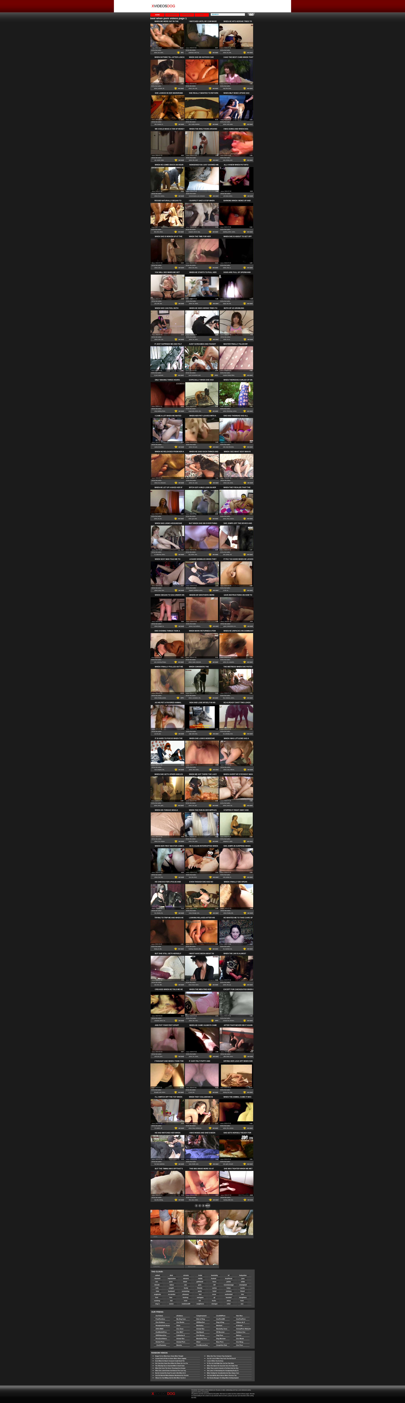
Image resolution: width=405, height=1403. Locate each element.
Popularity (187, 15)
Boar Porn (218, 1342)
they (228, 518)
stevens (187, 1278)
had (224, 88)
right (231, 841)
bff (215, 1285)
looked (159, 124)
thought (156, 1092)
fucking (187, 1297)
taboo (173, 1285)
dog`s (158, 1304)
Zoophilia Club (220, 1345)
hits (230, 52)
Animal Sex (179, 1338)
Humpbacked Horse (248, 9)
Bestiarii (218, 1325)
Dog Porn (218, 1335)
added (158, 1275)
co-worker (173, 1294)
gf (215, 1297)
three (163, 411)
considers (195, 698)
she (193, 88)
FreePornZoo (248, 4)
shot (231, 734)
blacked (159, 1278)
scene (173, 1304)
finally (229, 375)
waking (159, 411)
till (163, 88)
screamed (195, 375)
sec (187, 1285)
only (156, 411)
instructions (230, 626)
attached (158, 554)
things (164, 662)
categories (172, 15)
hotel (216, 1291)
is (161, 267)
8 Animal (238, 1325)
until (195, 52)
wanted (197, 124)
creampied (244, 1285)
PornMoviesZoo (201, 1345)
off (230, 554)
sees (196, 339)
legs (231, 1092)
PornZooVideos (233, 6)
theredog (229, 411)
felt (225, 590)
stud (187, 1300)
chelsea (230, 1291)
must (190, 985)
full (230, 303)
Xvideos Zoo (239, 1332)
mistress (228, 698)
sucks (244, 1288)
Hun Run (238, 1316)
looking (191, 949)
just (198, 196)
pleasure (187, 1294)
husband (173, 1291)
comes (162, 196)
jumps (227, 554)
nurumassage (230, 1285)
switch (158, 1128)
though (194, 913)
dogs (224, 303)
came (156, 447)
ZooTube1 (247, 2)
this (190, 1200)
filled (233, 375)
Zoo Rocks (217, 6)
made (196, 1200)
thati (228, 1056)
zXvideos (216, 2)
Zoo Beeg (238, 1342)
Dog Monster (220, 1338)
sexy (159, 590)
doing (227, 160)
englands (158, 1294)
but (189, 554)
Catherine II (179, 1335)
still (161, 985)
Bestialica (198, 1325)
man (162, 590)
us (229, 339)
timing (161, 1200)
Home (157, 15)
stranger (215, 1304)
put (158, 1056)
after (199, 949)
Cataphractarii (200, 1316)
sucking (158, 1300)
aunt (190, 375)
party (201, 1291)
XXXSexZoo (199, 1322)
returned (198, 662)
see (161, 303)
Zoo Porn (238, 1345)
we (159, 52)
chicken (232, 1020)
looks (197, 769)
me (231, 949)
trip (160, 949)
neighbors (201, 1304)
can (162, 339)
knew (226, 196)
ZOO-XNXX (247, 12)
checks (159, 913)
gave (224, 626)
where (191, 626)
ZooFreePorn (240, 1319)
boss (216, 1281)
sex (158, 1281)
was (224, 160)
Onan (215, 8)
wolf (196, 160)
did (196, 88)
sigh (190, 734)
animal (231, 1128)
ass (244, 1304)
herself (231, 1164)
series (215, 1288)
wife (159, 1288)
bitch (190, 518)
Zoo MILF (178, 1332)
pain (196, 841)
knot (195, 877)
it (154, 375)
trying (155, 949)
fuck (244, 1300)
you (156, 303)
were (161, 52)
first (155, 232)
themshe (231, 447)
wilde (244, 1281)
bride (201, 1275)
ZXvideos (163, 6)
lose (196, 734)
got (193, 518)
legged (191, 590)
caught (173, 1288)
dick (173, 1275)
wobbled (196, 590)
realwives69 (187, 1304)
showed (202, 196)
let (160, 518)
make (162, 160)
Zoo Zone (216, 10)
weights (159, 769)
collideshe (198, 1128)
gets (162, 805)
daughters (244, 1297)
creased (157, 1020)
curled (234, 411)
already (227, 734)
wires (163, 554)
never (231, 1056)
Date (202, 15)
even (190, 913)
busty (187, 1288)
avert (228, 805)
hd (201, 1300)
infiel (230, 1304)
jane (244, 1278)
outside (160, 88)
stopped (225, 841)
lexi (201, 1294)
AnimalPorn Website (242, 1329)
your (161, 1056)
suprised (160, 375)
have (193, 985)
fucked (215, 1278)
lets (244, 1294)
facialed (230, 1297)
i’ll (155, 1128)
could (158, 160)
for (162, 913)
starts (196, 303)
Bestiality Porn (200, 1338)
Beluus (237, 1335)
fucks (215, 1300)
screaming (187, 1291)
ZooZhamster (233, 10)
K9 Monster (219, 1332)
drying (225, 1092)
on (235, 626)
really (192, 124)
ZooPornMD (219, 1319)
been (197, 985)
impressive (173, 1278)
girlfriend (201, 1281)
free (172, 1297)
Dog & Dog (219, 1322)
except (225, 1020)
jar (230, 985)
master (225, 375)
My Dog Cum (217, 4)
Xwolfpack (199, 1332)
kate (158, 1291)
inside (193, 1164)
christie (187, 1275)
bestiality (215, 1275)
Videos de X (239, 1322)
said (196, 483)
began (160, 626)
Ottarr (197, 1342)
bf (230, 1275)
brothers (197, 626)
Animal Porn (232, 8)
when (155, 52)
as (155, 734)
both (224, 339)
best (229, 88)
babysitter (244, 1275)
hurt (156, 769)
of (227, 339)
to (155, 554)
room (215, 1294)
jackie (230, 1281)
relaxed (196, 949)
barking (225, 232)
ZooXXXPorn (219, 1316)
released (162, 483)
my (198, 52)
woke (231, 124)
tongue (163, 841)
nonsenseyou (193, 196)
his (157, 734)
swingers (201, 1297)
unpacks (231, 662)
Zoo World (239, 1338)
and (231, 160)
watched (191, 52)
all (224, 196)
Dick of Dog (199, 1319)
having (225, 1200)
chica (230, 1300)
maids (201, 1278)
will (158, 303)
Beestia (178, 1345)
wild (195, 518)
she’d (195, 232)
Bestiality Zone (220, 1329)
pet (196, 447)
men (196, 1020)
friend (244, 1291)
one (155, 662)
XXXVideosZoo (233, 4)
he (227, 52)
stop (199, 232)
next (207, 1206)
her (194, 447)
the (227, 88)
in (162, 124)
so (227, 590)
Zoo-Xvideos (247, 6)
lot (159, 447)
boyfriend (229, 1278)
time (196, 267)
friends (201, 1288)
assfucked (230, 1294)
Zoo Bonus (199, 1335)
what (231, 483)
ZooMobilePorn (233, 2)
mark (193, 662)
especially (191, 411)
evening (159, 662)
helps (230, 1288)
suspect (191, 232)
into (192, 877)
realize (232, 518)
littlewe (232, 769)
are (228, 303)
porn (173, 1281)
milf (228, 124)
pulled (164, 698)
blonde (159, 1285)
